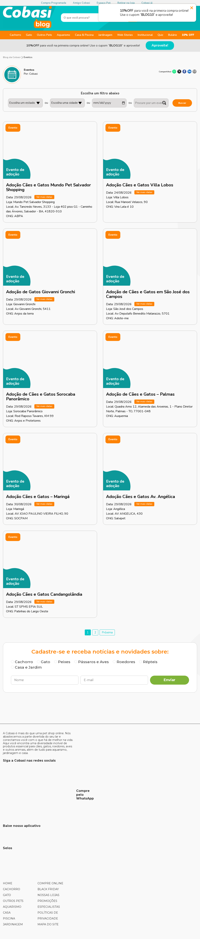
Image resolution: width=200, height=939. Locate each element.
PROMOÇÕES (47, 901)
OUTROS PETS (13, 901)
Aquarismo (63, 35)
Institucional (145, 35)
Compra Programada (53, 3)
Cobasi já (146, 3)
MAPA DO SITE (48, 924)
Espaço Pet (104, 3)
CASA (7, 912)
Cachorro (15, 35)
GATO (7, 895)
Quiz (160, 35)
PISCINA (9, 918)
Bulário (172, 35)
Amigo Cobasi (81, 3)
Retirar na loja (126, 3)
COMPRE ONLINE (50, 883)
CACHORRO (11, 889)
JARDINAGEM (13, 924)
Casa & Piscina (84, 35)
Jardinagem (105, 35)
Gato (29, 35)
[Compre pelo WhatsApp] (38, 794)
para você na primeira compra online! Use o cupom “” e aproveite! (83, 45)
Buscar (182, 103)
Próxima (107, 632)
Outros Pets (44, 35)
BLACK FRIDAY (48, 889)
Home (7, 883)
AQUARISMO (12, 907)
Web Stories (125, 35)
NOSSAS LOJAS (48, 895)
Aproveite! (160, 45)
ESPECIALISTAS (49, 907)
